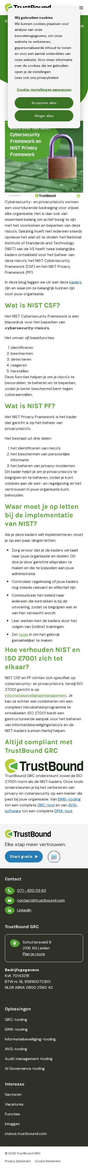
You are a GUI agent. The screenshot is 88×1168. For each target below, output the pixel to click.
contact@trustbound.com (41, 900)
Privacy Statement (18, 1161)
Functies (12, 1114)
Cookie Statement (47, 1161)
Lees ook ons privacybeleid (36, 77)
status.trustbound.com (26, 1133)
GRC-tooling (16, 1019)
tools (23, 634)
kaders (75, 282)
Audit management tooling (29, 1058)
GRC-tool (46, 805)
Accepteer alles (44, 103)
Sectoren (13, 1094)
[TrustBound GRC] (28, 7)
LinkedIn (24, 910)
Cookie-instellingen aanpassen (44, 89)
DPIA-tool (63, 811)
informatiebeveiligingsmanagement (36, 695)
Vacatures (14, 1104)
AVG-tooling (16, 1048)
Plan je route (34, 953)
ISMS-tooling (69, 799)
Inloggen (12, 1123)
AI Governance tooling (25, 1068)
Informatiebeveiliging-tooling (30, 1039)
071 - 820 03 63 (31, 890)
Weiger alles (44, 116)
